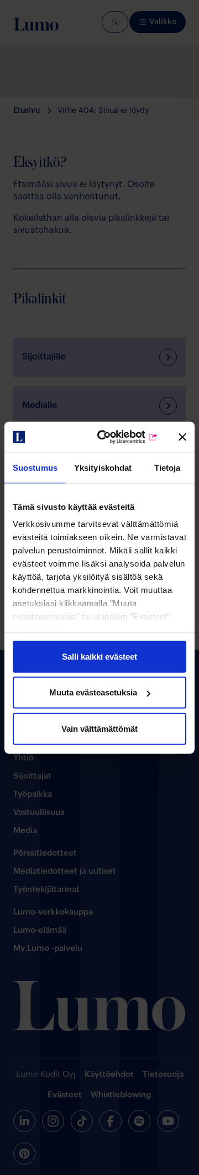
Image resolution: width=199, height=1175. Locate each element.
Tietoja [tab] (167, 467)
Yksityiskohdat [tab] (103, 467)
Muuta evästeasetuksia (93, 692)
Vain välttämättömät (99, 728)
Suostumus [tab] (35, 467)
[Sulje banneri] (182, 437)
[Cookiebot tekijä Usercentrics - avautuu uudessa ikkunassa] (116, 437)
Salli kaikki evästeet (99, 656)
